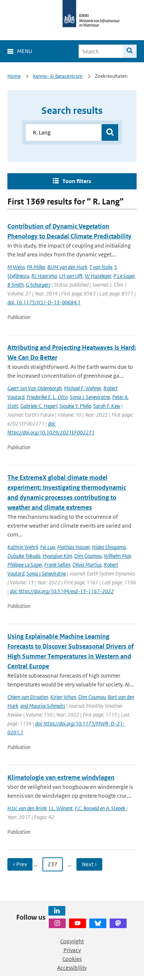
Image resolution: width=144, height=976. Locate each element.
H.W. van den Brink (27, 808)
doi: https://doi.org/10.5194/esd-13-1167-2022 (62, 591)
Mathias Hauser (73, 546)
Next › (89, 864)
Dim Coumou (88, 555)
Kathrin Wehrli (22, 546)
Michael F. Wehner (82, 388)
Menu (24, 51)
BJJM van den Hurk (67, 266)
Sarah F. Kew (106, 405)
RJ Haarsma (44, 275)
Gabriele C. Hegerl (38, 405)
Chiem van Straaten (27, 696)
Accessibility (72, 967)
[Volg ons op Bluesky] (98, 923)
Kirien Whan (63, 696)
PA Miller (36, 266)
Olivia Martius (87, 564)
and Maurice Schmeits (42, 705)
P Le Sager (124, 275)
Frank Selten (57, 564)
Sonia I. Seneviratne (90, 396)
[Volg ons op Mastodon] (118, 923)
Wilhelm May (117, 555)
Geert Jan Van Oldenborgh (34, 388)
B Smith (15, 284)
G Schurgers (38, 284)
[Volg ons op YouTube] (78, 923)
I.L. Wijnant (61, 808)
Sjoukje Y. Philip (75, 405)
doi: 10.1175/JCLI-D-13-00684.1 (43, 302)
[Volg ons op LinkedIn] (57, 911)
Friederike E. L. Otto (47, 396)
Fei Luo (47, 546)
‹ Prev (20, 864)
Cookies (72, 958)
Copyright (72, 941)
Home (14, 76)
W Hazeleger (98, 275)
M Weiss (16, 266)
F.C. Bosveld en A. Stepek (100, 808)
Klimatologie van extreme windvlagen (60, 777)
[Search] (130, 51)
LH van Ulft (71, 275)
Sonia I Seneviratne (46, 573)
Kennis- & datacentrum (58, 76)
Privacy (72, 950)
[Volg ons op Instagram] (57, 923)
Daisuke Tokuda (23, 555)
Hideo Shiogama (109, 546)
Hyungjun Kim (57, 555)
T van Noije (100, 266)
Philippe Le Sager (24, 564)
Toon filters (76, 181)
